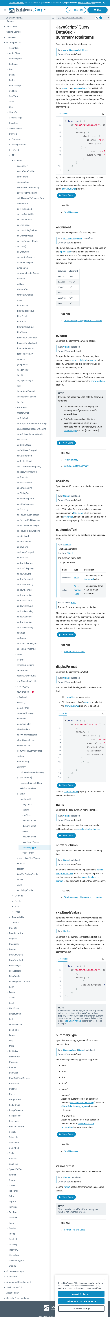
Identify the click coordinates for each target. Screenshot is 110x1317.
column (65, 88)
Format (66, 1177)
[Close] (104, 1279)
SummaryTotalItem (78, 50)
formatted (89, 579)
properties (68, 517)
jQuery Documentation (72, 17)
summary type (70, 430)
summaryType (80, 88)
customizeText (71, 791)
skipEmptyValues (73, 1021)
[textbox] (26, 17)
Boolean (67, 931)
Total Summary (71, 212)
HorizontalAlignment (72, 238)
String (66, 347)
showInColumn (69, 189)
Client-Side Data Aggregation (75, 1106)
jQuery (38, 9)
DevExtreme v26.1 (16, 3)
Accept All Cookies (81, 1294)
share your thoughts (86, 3)
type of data (65, 251)
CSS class (78, 513)
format (67, 1187)
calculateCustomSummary (76, 466)
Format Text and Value (74, 651)
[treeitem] (26, 21)
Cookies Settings (81, 1308)
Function (67, 544)
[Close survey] (104, 3)
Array (65, 50)
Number (77, 590)
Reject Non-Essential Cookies (81, 1301)
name (74, 360)
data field (82, 360)
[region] (81, 1296)
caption (92, 360)
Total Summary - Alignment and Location (83, 320)
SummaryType (70, 1050)
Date (77, 594)
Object (70, 553)
